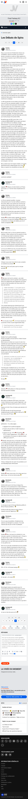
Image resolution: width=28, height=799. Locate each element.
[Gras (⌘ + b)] (3, 651)
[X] (6, 741)
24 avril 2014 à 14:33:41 (10, 184)
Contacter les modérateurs (9, 717)
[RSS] (17, 741)
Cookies (3, 778)
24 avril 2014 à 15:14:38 (10, 470)
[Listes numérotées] (15, 651)
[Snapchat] (2, 745)
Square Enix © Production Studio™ (10, 729)
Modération (4, 774)
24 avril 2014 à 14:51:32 (10, 259)
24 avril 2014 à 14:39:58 (10, 197)
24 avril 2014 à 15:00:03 (10, 275)
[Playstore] (2, 754)
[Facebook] (2, 741)
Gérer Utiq (3, 780)
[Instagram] (10, 741)
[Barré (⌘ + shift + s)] (9, 651)
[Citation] (17, 651)
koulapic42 (9, 182)
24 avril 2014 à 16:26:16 (10, 564)
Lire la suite (3, 694)
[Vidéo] (7, 654)
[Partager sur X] (16, 24)
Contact (3, 763)
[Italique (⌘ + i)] (5, 651)
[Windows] (10, 754)
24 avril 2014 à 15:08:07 (10, 397)
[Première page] (9, 617)
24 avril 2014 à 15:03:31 (10, 334)
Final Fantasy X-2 (8, 14)
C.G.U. (2, 770)
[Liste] (13, 651)
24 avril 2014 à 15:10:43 (10, 421)
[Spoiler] (21, 651)
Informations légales (6, 767)
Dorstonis (8, 419)
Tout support (11, 20)
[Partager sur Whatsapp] (14, 24)
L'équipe (3, 765)
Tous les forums (16, 14)
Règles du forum (21, 717)
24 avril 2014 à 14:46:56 (10, 230)
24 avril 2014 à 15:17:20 (10, 482)
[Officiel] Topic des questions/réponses (12, 731)
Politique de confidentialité (7, 776)
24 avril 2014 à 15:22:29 (10, 518)
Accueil (2, 14)
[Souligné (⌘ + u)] (7, 651)
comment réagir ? (18, 635)
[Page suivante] (15, 617)
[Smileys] (3, 654)
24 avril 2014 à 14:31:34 (10, 50)
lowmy (7, 48)
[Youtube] (14, 741)
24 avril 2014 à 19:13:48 (10, 584)
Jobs (2, 788)
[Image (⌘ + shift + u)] (5, 654)
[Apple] (6, 754)
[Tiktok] (21, 741)
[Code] (19, 651)
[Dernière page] (19, 617)
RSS (2, 786)
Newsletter (4, 784)
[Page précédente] (12, 617)
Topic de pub (5, 726)
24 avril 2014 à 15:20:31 (10, 502)
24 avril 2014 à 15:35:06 (10, 531)
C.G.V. (2, 772)
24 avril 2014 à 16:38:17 (10, 574)
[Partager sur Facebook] (11, 24)
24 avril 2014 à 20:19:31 (10, 609)
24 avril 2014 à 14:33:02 (10, 174)
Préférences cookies (6, 782)
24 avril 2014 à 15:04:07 (10, 386)
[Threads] (25, 741)
